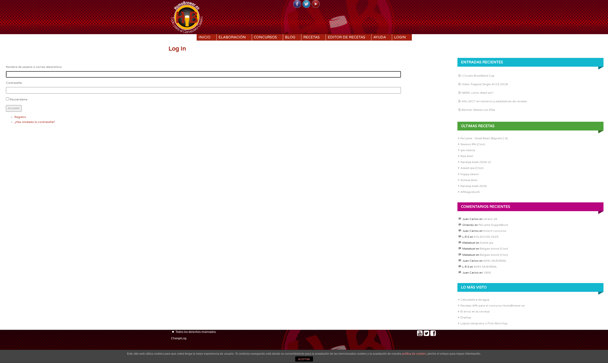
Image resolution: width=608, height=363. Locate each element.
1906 (487, 272)
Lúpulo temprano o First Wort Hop (484, 323)
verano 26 (490, 219)
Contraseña (14, 82)
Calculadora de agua (475, 299)
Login (400, 37)
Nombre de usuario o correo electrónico (34, 67)
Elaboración (232, 37)
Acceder (14, 108)
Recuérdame (18, 99)
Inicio (204, 37)
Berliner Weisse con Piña (478, 110)
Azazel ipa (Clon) (472, 168)
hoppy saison (470, 174)
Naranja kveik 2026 (474, 186)
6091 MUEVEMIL (495, 260)
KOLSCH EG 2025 (486, 236)
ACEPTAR (304, 359)
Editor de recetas (346, 37)
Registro (20, 117)
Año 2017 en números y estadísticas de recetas (494, 101)
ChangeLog (178, 338)
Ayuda (379, 37)
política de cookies (414, 353)
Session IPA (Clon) (473, 144)
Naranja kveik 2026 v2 (476, 162)
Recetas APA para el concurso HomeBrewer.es (493, 305)
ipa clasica (468, 150)
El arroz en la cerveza (475, 311)
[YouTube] (315, 4)
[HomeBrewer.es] (187, 16)
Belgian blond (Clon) (494, 248)
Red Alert (467, 156)
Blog (290, 37)
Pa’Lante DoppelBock (493, 225)
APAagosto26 (470, 192)
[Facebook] (297, 4)
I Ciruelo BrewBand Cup (478, 75)
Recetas (311, 37)
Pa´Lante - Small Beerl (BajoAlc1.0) (484, 138)
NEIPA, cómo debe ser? (478, 92)
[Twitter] (306, 4)
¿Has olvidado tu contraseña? (34, 122)
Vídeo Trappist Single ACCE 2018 (485, 84)
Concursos (265, 37)
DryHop (466, 317)
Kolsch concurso (494, 231)
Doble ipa (486, 242)
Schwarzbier (469, 180)
